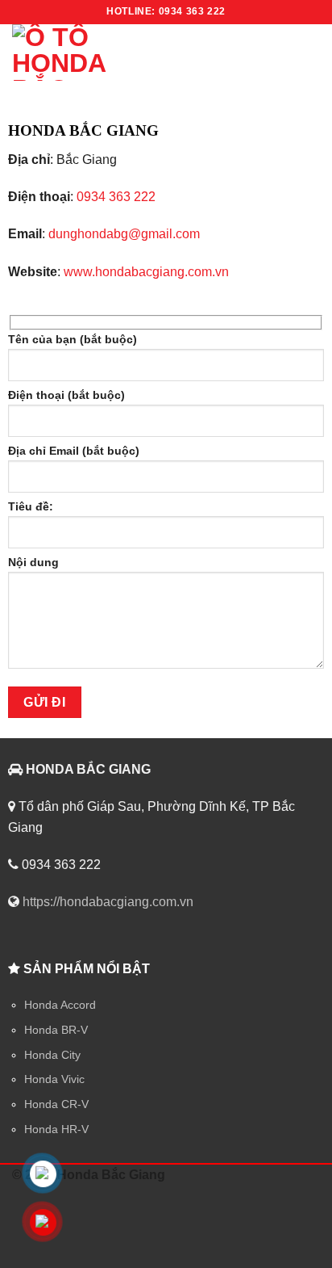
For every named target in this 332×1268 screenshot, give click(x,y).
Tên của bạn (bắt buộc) (72, 339)
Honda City (52, 1054)
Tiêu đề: (30, 506)
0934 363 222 (116, 197)
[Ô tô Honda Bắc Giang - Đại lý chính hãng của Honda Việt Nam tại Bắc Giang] (117, 52)
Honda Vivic (54, 1079)
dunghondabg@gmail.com (124, 234)
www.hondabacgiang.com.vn (146, 272)
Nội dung (33, 562)
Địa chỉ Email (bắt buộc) (73, 450)
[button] (298, 52)
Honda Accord (60, 1004)
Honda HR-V (56, 1129)
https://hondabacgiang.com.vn (108, 902)
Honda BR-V (56, 1029)
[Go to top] (298, 1246)
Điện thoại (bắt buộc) (66, 394)
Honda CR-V (56, 1104)
